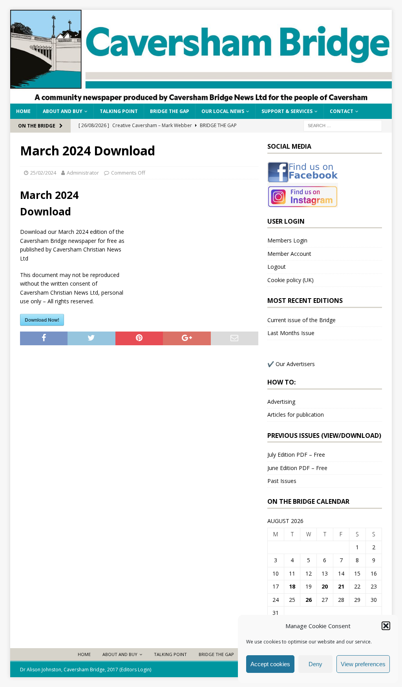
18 (292, 586)
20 (325, 586)
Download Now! (42, 319)
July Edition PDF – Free (296, 454)
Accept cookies (270, 664)
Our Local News (222, 111)
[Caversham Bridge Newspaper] (201, 98)
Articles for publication (295, 414)
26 (308, 599)
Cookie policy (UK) (290, 280)
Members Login (287, 240)
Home (23, 111)
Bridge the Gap (169, 111)
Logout (276, 266)
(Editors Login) (135, 669)
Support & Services (286, 111)
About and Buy (62, 111)
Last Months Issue (290, 333)
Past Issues (281, 481)
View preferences (363, 664)
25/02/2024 (43, 172)
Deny (315, 664)
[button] (386, 626)
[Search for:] (342, 125)
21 (341, 586)
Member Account (289, 253)
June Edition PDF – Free (297, 468)
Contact (341, 111)
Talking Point (119, 111)
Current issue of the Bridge (301, 320)
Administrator (83, 172)
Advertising (281, 401)
